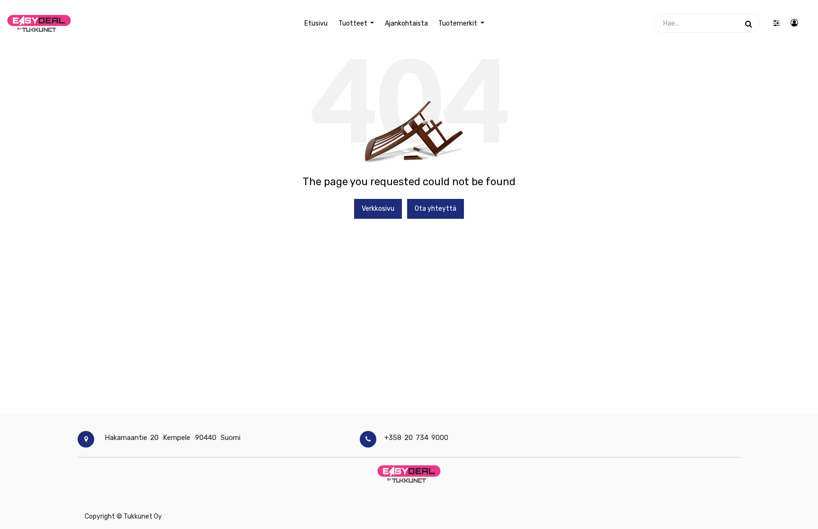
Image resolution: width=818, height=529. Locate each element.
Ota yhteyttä (435, 209)
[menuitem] (316, 23)
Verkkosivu (378, 209)
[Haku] (749, 23)
